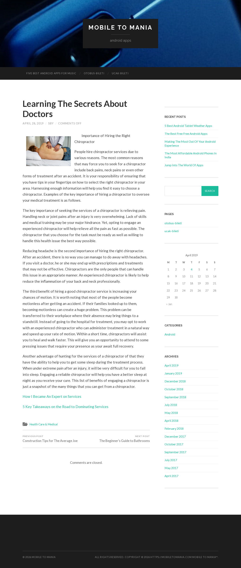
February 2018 (174, 428)
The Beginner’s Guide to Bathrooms (124, 439)
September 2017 (175, 452)
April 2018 (171, 420)
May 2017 (171, 468)
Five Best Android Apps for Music (51, 73)
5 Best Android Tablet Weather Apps (188, 125)
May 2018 (171, 412)
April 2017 (171, 476)
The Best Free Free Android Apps (186, 133)
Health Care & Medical (43, 424)
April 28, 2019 (33, 123)
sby (51, 123)
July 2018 (171, 404)
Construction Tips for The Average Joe (50, 439)
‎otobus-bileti (94, 73)
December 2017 (175, 436)
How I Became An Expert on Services (52, 396)
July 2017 (171, 460)
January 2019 (173, 373)
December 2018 (175, 381)
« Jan (169, 304)
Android (170, 334)
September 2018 (175, 397)
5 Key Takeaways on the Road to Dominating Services (65, 406)
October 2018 (174, 389)
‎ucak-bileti (120, 73)
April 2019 (171, 365)
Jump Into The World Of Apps (184, 165)
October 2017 (174, 444)
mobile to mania (120, 27)
